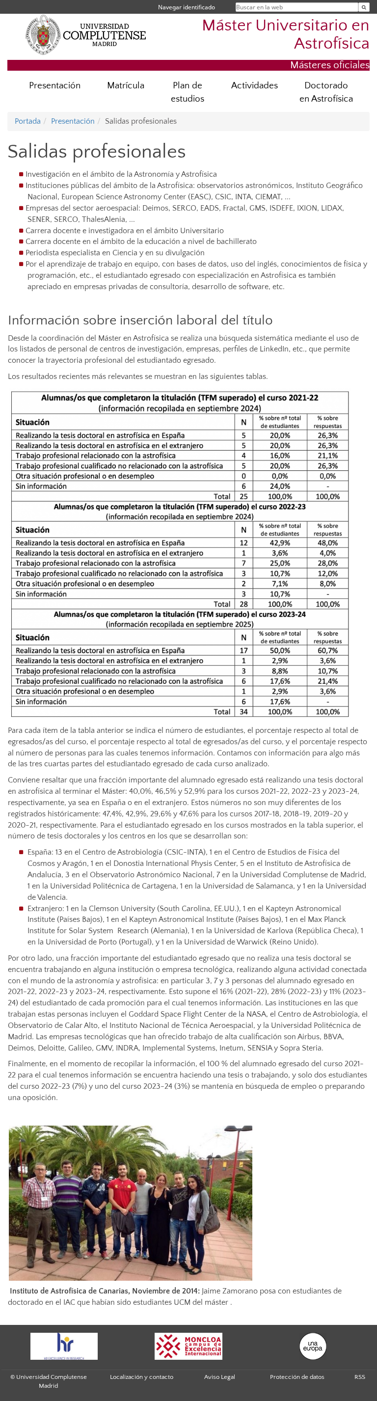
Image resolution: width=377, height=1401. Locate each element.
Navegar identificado (186, 7)
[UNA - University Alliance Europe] (313, 1346)
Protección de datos (297, 1377)
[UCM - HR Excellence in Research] (64, 1346)
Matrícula (125, 86)
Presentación (55, 86)
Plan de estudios (187, 92)
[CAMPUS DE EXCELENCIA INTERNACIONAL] (188, 1346)
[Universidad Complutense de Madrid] (85, 34)
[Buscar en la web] (364, 7)
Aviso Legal (219, 1377)
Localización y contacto (141, 1377)
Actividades (254, 86)
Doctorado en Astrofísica (326, 92)
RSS (359, 1377)
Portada (28, 121)
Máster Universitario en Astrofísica (286, 35)
